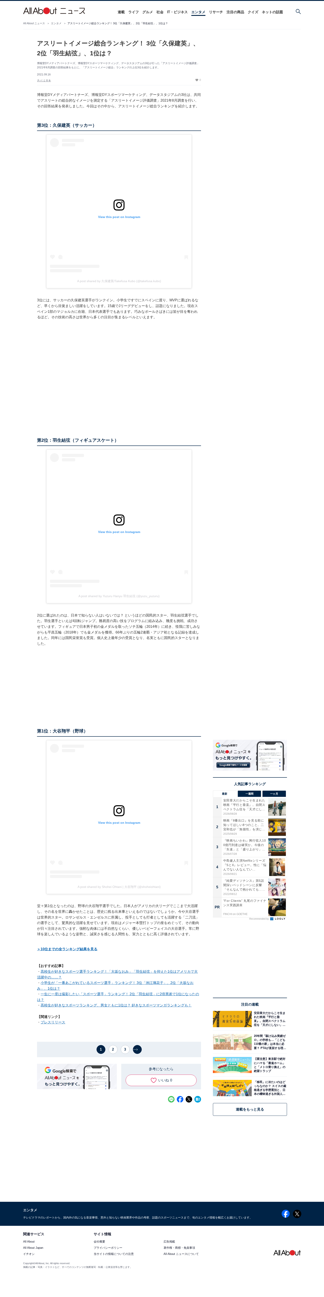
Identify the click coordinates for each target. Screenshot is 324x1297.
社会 (160, 12)
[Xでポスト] (189, 1099)
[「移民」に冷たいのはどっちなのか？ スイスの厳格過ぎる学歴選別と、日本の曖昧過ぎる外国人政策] (269, 1088)
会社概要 (99, 1241)
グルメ (147, 12)
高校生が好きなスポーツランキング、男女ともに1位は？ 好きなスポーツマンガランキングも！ (116, 1005)
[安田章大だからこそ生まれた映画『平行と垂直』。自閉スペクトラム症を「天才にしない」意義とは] (269, 1019)
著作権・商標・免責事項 (179, 1248)
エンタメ (198, 12)
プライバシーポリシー (108, 1248)
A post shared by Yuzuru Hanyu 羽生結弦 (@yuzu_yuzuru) (119, 596)
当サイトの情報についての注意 (114, 1254)
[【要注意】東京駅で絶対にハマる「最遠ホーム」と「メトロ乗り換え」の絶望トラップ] (269, 1065)
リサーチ (216, 12)
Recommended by (259, 918)
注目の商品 (235, 12)
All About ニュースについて (181, 1254)
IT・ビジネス (177, 12)
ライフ (133, 12)
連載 (121, 12)
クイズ (253, 12)
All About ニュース (34, 23)
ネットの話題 (272, 12)
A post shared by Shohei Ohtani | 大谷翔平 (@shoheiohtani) (119, 887)
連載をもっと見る (250, 1109)
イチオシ (29, 1254)
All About (29, 1241)
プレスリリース (53, 1022)
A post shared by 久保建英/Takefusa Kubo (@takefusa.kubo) (119, 281)
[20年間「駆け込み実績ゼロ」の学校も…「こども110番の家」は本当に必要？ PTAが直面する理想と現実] (269, 1042)
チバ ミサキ (44, 80)
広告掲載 (169, 1241)
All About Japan (33, 1248)
